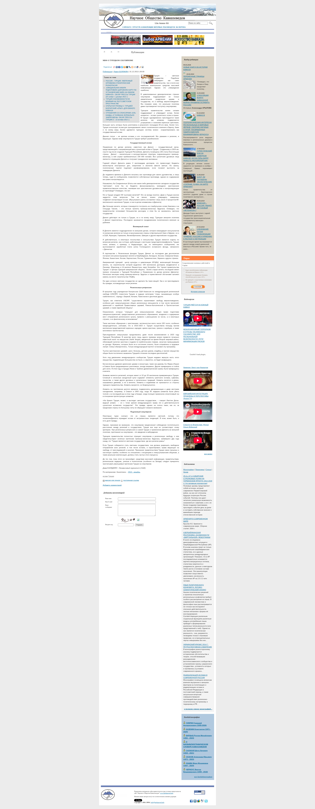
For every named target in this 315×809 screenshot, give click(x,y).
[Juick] (140, 67)
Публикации (107, 72)
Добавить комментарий (112, 485)
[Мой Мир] (127, 67)
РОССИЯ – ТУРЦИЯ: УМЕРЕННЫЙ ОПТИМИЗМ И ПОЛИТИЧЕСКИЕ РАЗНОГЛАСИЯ (119, 83)
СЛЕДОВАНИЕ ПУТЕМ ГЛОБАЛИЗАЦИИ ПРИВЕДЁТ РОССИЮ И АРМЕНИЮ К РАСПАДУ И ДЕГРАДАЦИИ (197, 234)
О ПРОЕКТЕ (126, 27)
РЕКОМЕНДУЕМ (169, 27)
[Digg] (135, 67)
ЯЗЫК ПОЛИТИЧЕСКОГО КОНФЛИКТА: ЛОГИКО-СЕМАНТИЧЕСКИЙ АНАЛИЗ (194, 587)
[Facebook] (119, 67)
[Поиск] (210, 23)
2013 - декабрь (134, 472)
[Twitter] (122, 67)
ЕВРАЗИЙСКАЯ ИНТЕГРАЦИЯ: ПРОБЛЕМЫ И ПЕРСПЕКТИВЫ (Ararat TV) (195, 396)
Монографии (188, 470)
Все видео (208, 454)
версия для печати (112, 480)
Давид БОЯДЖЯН (121, 72)
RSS (167, 23)
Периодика (199, 470)
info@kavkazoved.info (157, 802)
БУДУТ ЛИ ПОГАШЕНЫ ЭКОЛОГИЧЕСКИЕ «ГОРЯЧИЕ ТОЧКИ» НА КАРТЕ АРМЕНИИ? (197, 182)
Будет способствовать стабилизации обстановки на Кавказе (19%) (196, 271)
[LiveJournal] (129, 67)
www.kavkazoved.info (166, 793)
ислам (105, 476)
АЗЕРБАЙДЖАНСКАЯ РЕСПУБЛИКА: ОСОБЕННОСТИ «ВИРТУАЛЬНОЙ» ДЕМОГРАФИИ (196, 535)
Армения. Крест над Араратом (195, 367)
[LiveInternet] (142, 67)
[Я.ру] (114, 67)
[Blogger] (132, 67)
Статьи (208, 470)
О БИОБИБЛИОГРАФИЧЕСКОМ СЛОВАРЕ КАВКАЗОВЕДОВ (195, 744)
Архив (185, 472)
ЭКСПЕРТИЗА (181, 27)
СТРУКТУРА (136, 27)
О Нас (157, 23)
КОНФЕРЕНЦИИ (147, 27)
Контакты (162, 23)
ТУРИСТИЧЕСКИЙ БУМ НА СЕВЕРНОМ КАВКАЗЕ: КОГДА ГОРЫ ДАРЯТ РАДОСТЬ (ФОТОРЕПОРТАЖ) (197, 156)
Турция (111, 476)
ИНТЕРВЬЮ (158, 27)
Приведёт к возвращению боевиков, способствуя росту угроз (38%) (197, 276)
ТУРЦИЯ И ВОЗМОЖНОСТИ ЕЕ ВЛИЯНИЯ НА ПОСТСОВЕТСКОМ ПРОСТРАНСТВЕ (118, 101)
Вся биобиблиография (203, 777)
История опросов (198, 292)
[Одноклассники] (124, 67)
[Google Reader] (137, 67)
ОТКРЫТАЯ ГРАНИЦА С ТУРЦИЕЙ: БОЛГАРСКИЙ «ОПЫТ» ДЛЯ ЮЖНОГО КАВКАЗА (120, 108)
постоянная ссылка (131, 480)
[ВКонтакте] (117, 67)
